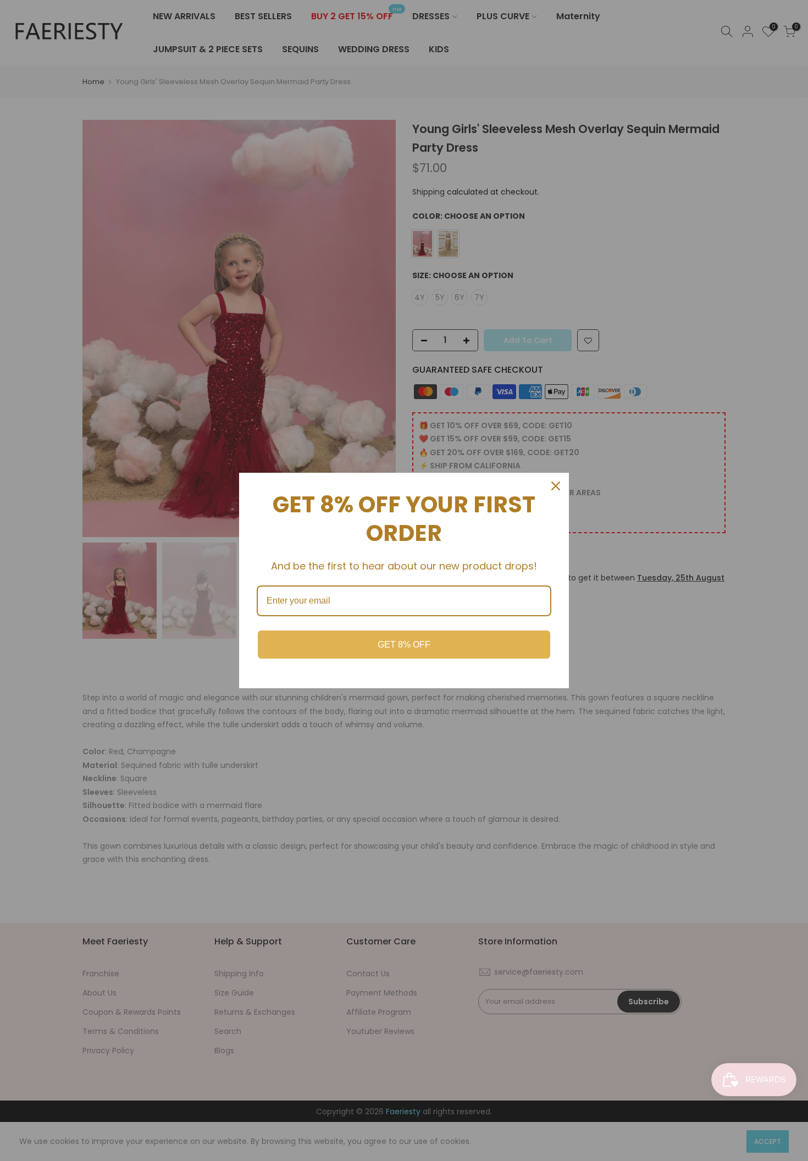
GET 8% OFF (404, 644)
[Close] (556, 486)
